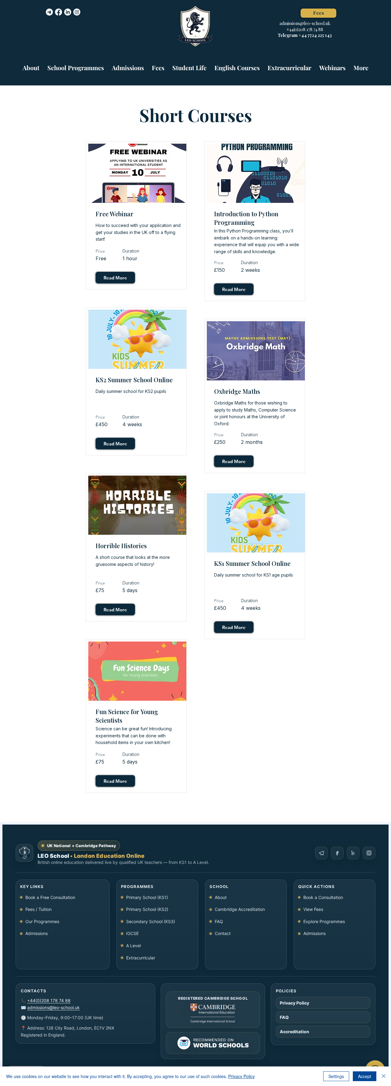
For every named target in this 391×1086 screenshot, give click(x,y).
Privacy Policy (241, 1076)
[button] (75, 65)
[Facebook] (58, 12)
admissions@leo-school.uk (305, 23)
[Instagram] (76, 12)
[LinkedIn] (67, 12)
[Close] (383, 1076)
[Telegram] (49, 12)
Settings (336, 1076)
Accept (364, 1076)
